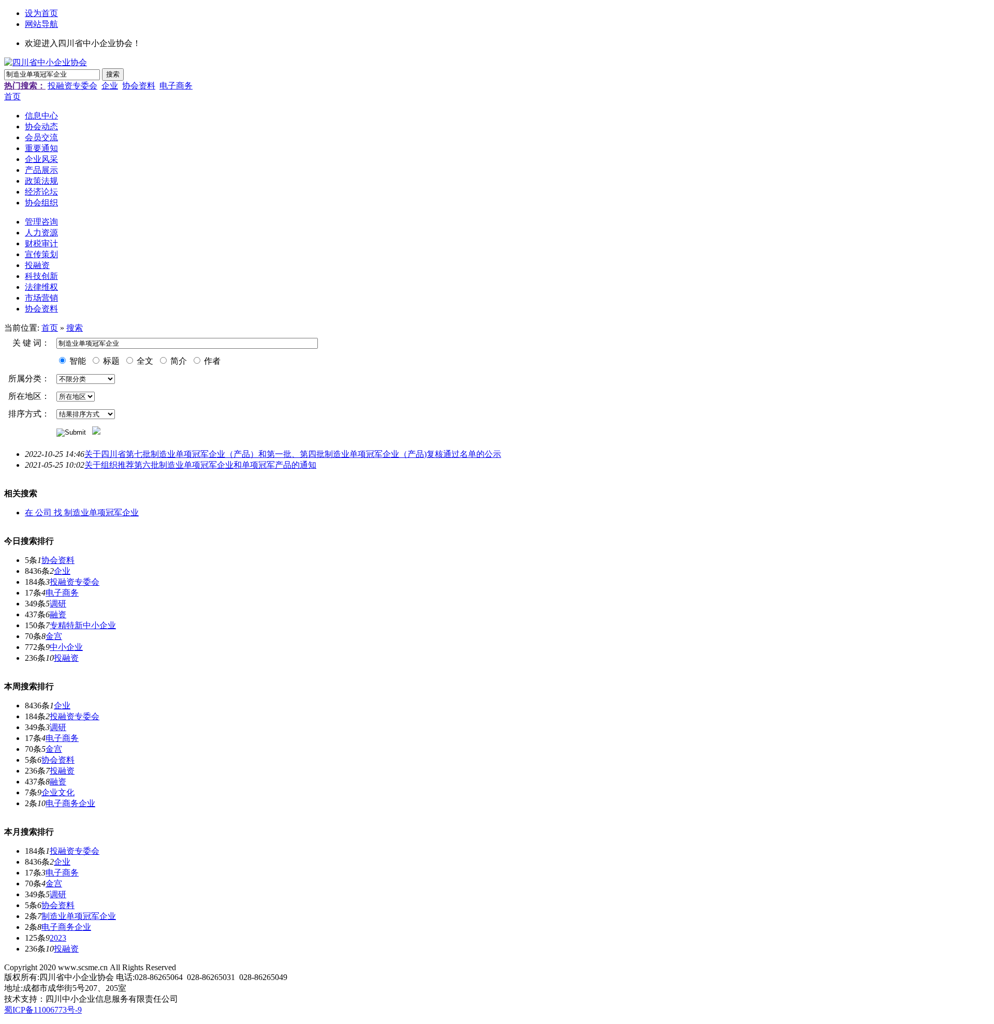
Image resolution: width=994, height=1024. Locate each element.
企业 (109, 85)
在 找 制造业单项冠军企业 (82, 512)
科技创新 (41, 276)
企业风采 (41, 159)
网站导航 (41, 24)
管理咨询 (41, 221)
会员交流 (41, 137)
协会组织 (41, 202)
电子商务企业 (70, 803)
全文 (144, 361)
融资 (58, 614)
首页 (12, 96)
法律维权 (41, 287)
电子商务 (176, 85)
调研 (58, 603)
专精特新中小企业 (83, 625)
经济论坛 (41, 191)
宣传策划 (41, 254)
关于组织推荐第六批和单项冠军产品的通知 (200, 465)
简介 (177, 361)
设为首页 (41, 13)
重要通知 (41, 148)
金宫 (54, 636)
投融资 (37, 265)
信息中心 (41, 115)
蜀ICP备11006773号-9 (43, 1009)
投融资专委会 (72, 85)
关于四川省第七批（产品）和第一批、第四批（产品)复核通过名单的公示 (292, 454)
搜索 (74, 327)
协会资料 (138, 85)
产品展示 (41, 170)
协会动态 (41, 126)
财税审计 (41, 243)
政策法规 (41, 180)
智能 (76, 361)
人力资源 (41, 232)
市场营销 (41, 297)
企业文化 (58, 792)
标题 (110, 361)
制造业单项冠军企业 (78, 916)
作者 (211, 361)
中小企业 (66, 647)
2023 (58, 937)
